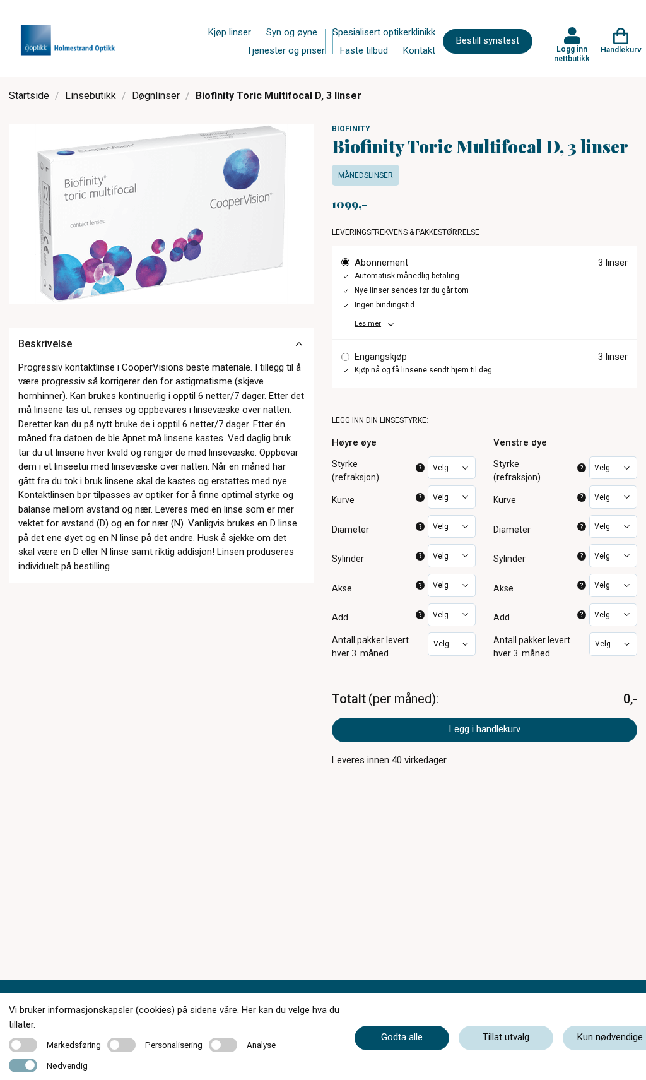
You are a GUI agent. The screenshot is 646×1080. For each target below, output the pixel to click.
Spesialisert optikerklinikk (383, 32)
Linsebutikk (90, 96)
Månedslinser (365, 175)
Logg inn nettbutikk (572, 53)
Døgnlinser (156, 96)
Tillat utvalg (506, 1037)
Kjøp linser (229, 32)
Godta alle (402, 1037)
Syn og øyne (291, 32)
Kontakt (419, 50)
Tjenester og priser (286, 50)
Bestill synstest (487, 40)
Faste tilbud (364, 50)
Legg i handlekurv (484, 729)
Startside (29, 96)
